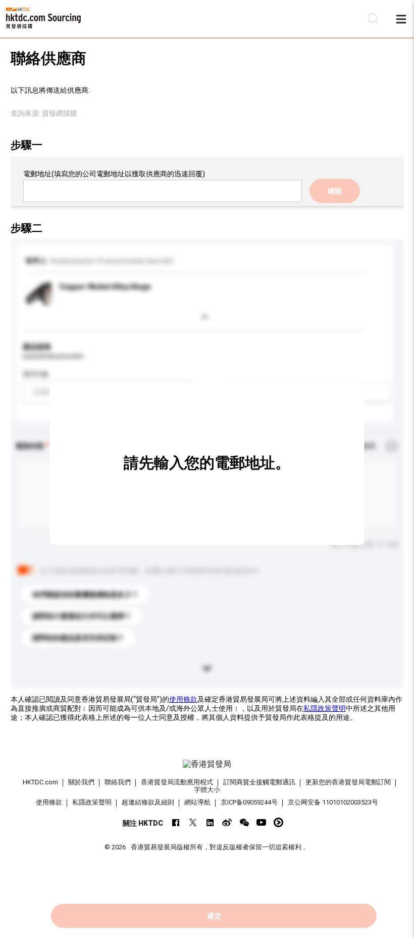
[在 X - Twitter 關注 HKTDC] (192, 822)
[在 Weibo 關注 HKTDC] (227, 822)
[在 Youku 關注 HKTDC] (278, 822)
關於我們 (81, 782)
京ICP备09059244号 (249, 802)
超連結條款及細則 (148, 802)
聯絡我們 (118, 782)
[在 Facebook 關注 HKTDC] (175, 822)
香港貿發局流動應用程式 (177, 782)
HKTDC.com (40, 782)
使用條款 (183, 699)
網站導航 (197, 802)
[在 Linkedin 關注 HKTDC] (210, 822)
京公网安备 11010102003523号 (333, 802)
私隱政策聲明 (324, 708)
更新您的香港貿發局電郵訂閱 (348, 782)
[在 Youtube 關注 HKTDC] (261, 822)
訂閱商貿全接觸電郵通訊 (259, 782)
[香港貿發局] (207, 764)
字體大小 (207, 789)
